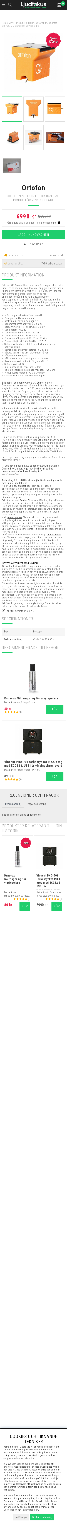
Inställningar (21, 1517)
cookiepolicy (27, 1458)
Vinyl (11, 22)
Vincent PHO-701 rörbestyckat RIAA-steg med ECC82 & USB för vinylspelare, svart (33, 763)
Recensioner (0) (13, 804)
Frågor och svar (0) (36, 804)
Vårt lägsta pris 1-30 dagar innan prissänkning (31, 222)
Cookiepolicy (10, 1509)
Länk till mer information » (20, 611)
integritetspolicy (51, 1498)
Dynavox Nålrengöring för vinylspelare (31, 698)
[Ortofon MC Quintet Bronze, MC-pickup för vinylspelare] (33, 93)
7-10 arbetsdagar (52, 263)
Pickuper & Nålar (25, 22)
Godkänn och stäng (42, 1517)
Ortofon (33, 188)
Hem (4, 22)
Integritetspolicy (30, 1509)
